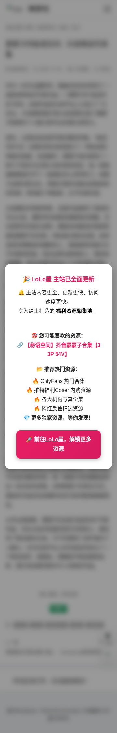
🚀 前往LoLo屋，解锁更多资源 (58, 444)
